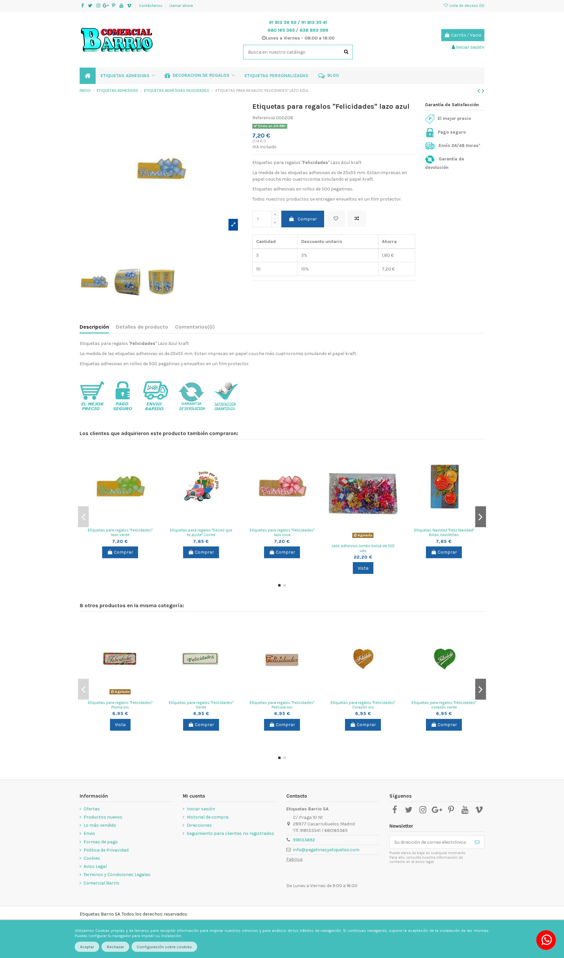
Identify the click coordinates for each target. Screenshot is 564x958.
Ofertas (92, 809)
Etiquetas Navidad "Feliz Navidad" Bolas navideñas (444, 532)
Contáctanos (151, 5)
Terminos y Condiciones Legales (117, 874)
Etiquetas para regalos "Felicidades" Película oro (282, 704)
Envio (89, 833)
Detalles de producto (142, 327)
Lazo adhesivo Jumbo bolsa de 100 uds (363, 548)
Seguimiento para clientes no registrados (230, 833)
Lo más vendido (100, 825)
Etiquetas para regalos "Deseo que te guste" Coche (201, 532)
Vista (363, 568)
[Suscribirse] (477, 842)
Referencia (263, 118)
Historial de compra (207, 817)
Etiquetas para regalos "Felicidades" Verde (201, 704)
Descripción (94, 327)
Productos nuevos (103, 817)
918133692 (304, 840)
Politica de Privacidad (106, 850)
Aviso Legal (95, 866)
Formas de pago (101, 842)
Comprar (307, 219)
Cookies (92, 858)
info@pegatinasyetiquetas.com (326, 849)
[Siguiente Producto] (483, 91)
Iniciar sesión (201, 809)
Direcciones (199, 825)
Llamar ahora (181, 5)
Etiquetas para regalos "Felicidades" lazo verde (120, 532)
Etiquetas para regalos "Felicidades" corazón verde (444, 704)
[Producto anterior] (480, 91)
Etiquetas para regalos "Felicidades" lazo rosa (282, 532)
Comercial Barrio (101, 883)
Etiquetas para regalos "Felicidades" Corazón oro (363, 704)
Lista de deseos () (466, 5)
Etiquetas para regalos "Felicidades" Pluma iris (120, 704)
